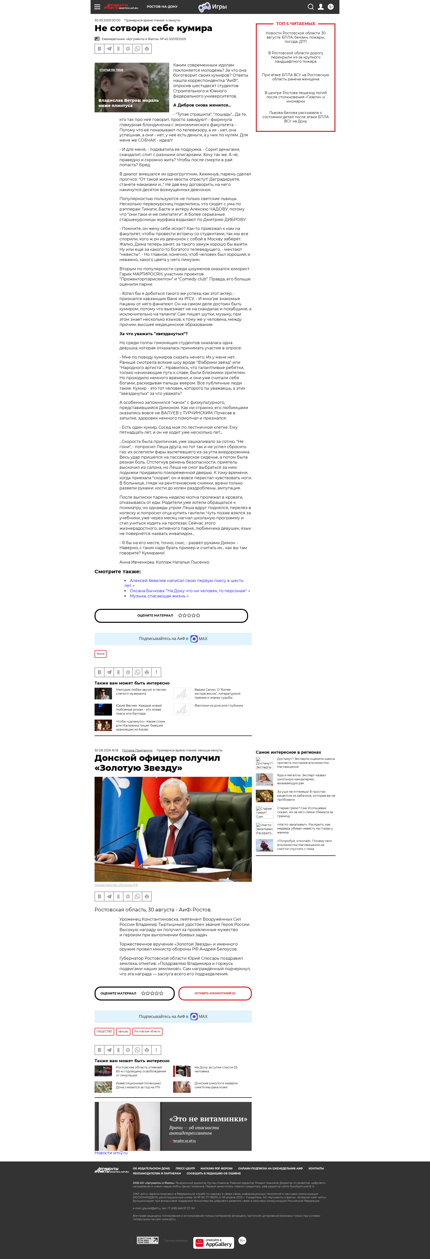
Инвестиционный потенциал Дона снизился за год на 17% (138, 1085)
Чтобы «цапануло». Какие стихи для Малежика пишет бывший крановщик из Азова (140, 725)
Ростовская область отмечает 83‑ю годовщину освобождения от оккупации (141, 1071)
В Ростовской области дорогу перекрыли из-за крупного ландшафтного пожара (295, 57)
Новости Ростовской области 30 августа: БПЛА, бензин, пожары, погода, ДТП (295, 37)
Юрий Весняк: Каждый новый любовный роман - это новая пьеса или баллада (139, 709)
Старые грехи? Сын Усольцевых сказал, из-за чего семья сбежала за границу (305, 812)
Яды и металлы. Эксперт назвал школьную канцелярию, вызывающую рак (301, 779)
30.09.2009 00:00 (107, 20)
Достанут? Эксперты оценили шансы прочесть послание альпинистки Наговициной (306, 763)
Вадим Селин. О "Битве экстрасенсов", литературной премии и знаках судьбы (217, 693)
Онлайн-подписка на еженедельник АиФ (270, 1168)
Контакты (316, 1168)
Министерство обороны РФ (116, 885)
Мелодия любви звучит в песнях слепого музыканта (141, 691)
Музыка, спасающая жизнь (157, 596)
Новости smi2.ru (111, 1153)
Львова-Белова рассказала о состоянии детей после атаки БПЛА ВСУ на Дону (296, 117)
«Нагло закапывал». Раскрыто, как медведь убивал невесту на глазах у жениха (305, 828)
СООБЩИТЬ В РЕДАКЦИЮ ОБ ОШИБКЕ (214, 1173)
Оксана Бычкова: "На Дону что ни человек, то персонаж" (188, 590)
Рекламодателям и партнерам (157, 1173)
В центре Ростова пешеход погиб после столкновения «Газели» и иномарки (296, 97)
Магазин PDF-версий (216, 1168)
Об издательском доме (151, 1168)
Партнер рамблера (176, 1240)
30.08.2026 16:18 (106, 750)
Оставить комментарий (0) (215, 993)
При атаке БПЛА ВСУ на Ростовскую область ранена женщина (295, 77)
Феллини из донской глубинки (219, 705)
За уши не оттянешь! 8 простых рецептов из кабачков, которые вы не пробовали (306, 795)
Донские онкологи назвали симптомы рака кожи (216, 1085)
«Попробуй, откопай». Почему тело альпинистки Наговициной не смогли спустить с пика (304, 845)
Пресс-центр (185, 1168)
